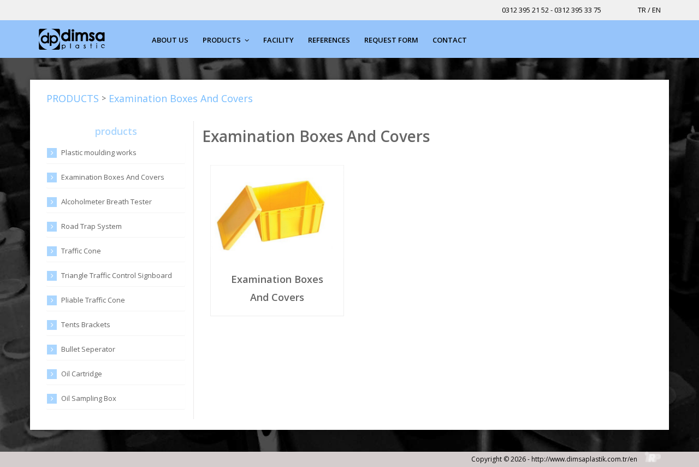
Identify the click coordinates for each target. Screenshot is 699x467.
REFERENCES (329, 40)
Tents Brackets (85, 324)
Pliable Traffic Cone (93, 300)
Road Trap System (91, 226)
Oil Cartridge (81, 374)
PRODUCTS (222, 40)
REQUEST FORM (391, 40)
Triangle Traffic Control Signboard (116, 275)
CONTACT (450, 40)
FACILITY (278, 40)
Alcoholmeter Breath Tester (106, 201)
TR (642, 10)
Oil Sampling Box (88, 398)
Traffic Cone (81, 251)
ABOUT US (170, 40)
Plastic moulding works (99, 152)
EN (656, 10)
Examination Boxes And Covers (181, 98)
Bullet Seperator (88, 349)
